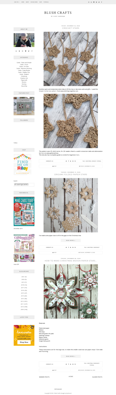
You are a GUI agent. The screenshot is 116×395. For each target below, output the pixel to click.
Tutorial (99, 161)
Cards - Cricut (24, 64)
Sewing (24, 84)
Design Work (34, 2)
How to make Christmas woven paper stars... (71, 261)
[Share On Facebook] (68, 161)
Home (22, 2)
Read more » (70, 240)
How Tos (16, 2)
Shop (40, 2)
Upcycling (24, 86)
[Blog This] (75, 161)
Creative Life (24, 78)
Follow (15, 143)
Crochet (94, 161)
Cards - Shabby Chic (24, 72)
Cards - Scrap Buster (24, 70)
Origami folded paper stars (70, 174)
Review (24, 82)
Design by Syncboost (66, 393)
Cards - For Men (24, 66)
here (42, 153)
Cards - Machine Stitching (24, 68)
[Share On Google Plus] (71, 161)
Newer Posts (44, 377)
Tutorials (46, 2)
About (27, 2)
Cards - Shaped (24, 74)
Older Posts (97, 377)
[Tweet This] (66, 161)
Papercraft (96, 247)
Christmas (88, 161)
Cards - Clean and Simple (24, 62)
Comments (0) (49, 161)
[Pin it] (73, 161)
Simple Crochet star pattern (47, 91)
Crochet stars (70, 28)
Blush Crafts (57, 393)
